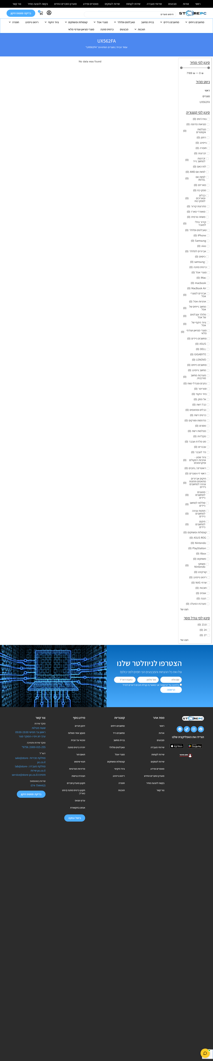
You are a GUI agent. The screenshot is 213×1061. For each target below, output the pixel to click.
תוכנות (141, 29)
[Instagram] (194, 729)
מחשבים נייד (119, 733)
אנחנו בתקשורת (77, 807)
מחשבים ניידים (171, 22)
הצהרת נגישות (78, 776)
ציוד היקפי (53, 22)
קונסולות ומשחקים (77, 22)
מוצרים (206, 96)
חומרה (15, 22)
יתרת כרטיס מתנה (76, 747)
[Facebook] (201, 729)
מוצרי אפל (102, 22)
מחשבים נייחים (196, 22)
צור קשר (16, 4)
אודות (186, 4)
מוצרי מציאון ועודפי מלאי (81, 29)
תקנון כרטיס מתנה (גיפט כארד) (73, 792)
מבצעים (172, 4)
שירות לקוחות (133, 4)
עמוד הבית (122, 47)
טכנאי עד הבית (78, 740)
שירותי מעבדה (154, 4)
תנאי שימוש (79, 761)
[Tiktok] (187, 729)
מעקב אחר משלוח (76, 733)
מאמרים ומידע (90, 4)
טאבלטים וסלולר (126, 22)
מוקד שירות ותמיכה (36, 742)
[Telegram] (180, 729)
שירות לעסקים (112, 4)
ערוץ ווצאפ (80, 800)
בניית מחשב (147, 22)
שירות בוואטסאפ (38, 781)
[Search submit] (80, 14)
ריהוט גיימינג (32, 22)
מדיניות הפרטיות (77, 768)
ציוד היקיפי (119, 768)
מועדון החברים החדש (65, 4)
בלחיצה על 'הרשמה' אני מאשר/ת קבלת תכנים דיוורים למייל (151, 685)
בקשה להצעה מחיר (38, 4)
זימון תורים (80, 725)
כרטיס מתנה (107, 29)
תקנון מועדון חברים (76, 783)
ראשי (198, 4)
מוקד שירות (40, 723)
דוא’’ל (43, 753)
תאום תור (80, 754)
